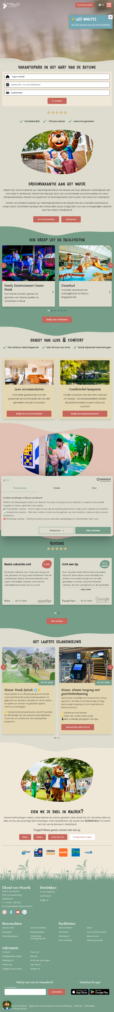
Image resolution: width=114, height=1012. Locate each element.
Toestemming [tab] (19, 488)
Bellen (25, 837)
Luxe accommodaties (29, 389)
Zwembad (63, 932)
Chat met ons (57, 837)
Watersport (64, 936)
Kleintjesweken (37, 932)
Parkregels (89, 1006)
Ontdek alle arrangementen (38, 937)
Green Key (7, 964)
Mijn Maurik (35, 964)
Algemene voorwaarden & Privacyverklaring (50, 1006)
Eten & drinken (65, 940)
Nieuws (33, 956)
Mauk (89, 927)
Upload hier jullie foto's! (78, 727)
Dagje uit (44, 900)
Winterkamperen (10, 936)
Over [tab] (94, 488)
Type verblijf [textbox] (18, 76)
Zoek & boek (8, 927)
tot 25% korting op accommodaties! (90, 24)
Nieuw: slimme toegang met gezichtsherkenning (80, 692)
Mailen (40, 837)
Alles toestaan (93, 530)
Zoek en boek (86, 5)
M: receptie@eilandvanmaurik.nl (17, 906)
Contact (6, 952)
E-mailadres (10, 987)
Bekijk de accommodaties (29, 413)
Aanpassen (54, 530)
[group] (26, 852)
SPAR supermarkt (95, 940)
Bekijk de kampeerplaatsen (85, 413)
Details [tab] (57, 488)
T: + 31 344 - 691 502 (11, 902)
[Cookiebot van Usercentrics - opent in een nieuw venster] (98, 480)
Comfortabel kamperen (85, 389)
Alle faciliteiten (65, 927)
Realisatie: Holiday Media (14, 1008)
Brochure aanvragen (40, 960)
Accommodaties (46, 219)
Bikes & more (93, 936)
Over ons (34, 952)
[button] (3, 265)
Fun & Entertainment (96, 932)
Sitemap (78, 1006)
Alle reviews (57, 621)
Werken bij (35, 969)
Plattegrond (7, 960)
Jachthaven (45, 896)
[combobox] (57, 77)
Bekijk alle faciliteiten (57, 319)
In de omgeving (47, 892)
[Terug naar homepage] (11, 5)
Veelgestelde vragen (82, 837)
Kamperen (71, 219)
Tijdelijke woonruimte (12, 969)
